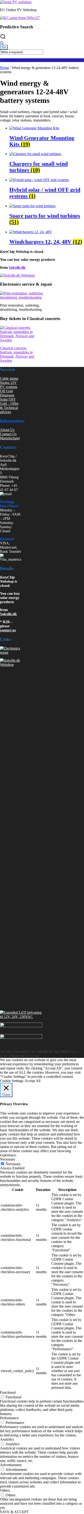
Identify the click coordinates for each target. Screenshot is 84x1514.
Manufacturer (10, 438)
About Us (7, 430)
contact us (8, 630)
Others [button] (5, 1490)
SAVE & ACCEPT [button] (14, 1512)
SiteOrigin (32, 1056)
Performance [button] (9, 1418)
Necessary (13, 1164)
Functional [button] (8, 1392)
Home (4, 68)
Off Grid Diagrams (7, 393)
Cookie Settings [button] (11, 1081)
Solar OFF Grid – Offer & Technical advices (9, 405)
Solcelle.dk (17, 267)
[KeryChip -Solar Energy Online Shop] (16, 2)
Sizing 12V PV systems (8, 385)
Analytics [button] (7, 1439)
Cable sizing (9, 378)
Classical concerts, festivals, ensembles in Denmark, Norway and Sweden (17, 354)
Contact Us (8, 434)
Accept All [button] (32, 1081)
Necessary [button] (7, 1159)
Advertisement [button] (10, 1465)
